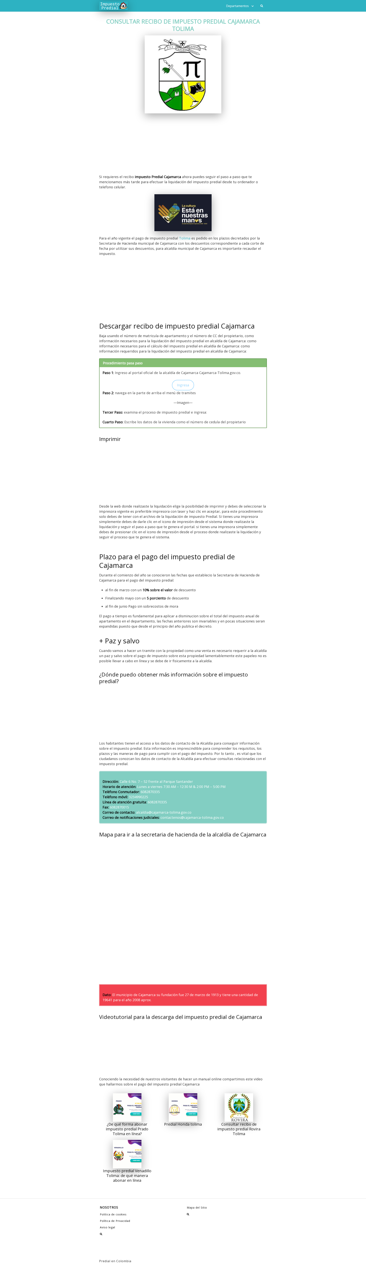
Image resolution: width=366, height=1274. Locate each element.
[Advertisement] (183, 146)
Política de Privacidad (115, 1221)
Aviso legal (107, 1227)
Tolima (184, 238)
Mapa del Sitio (197, 1207)
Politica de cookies (113, 1214)
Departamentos (237, 6)
